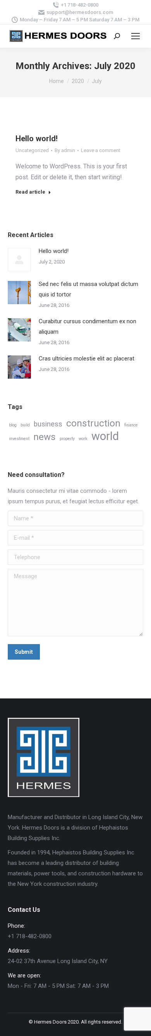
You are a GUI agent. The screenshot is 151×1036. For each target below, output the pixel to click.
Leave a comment (100, 150)
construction (93, 423)
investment (19, 438)
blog (13, 425)
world (105, 436)
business (48, 424)
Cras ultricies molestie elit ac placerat (86, 358)
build (25, 425)
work (83, 438)
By (65, 150)
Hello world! (36, 138)
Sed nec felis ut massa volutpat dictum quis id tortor (88, 289)
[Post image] (19, 259)
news (44, 436)
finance (131, 425)
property (67, 438)
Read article (30, 192)
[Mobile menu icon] (135, 36)
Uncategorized (32, 150)
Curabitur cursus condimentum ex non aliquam (87, 326)
